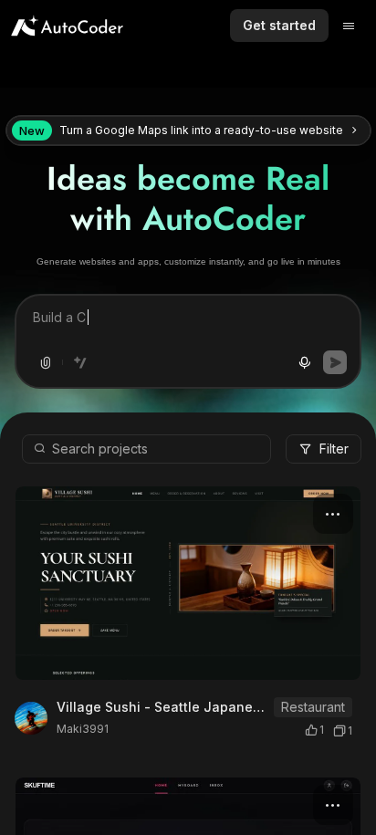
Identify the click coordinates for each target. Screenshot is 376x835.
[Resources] (348, 25)
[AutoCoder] (67, 25)
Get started (279, 25)
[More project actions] (333, 514)
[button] (188, 710)
